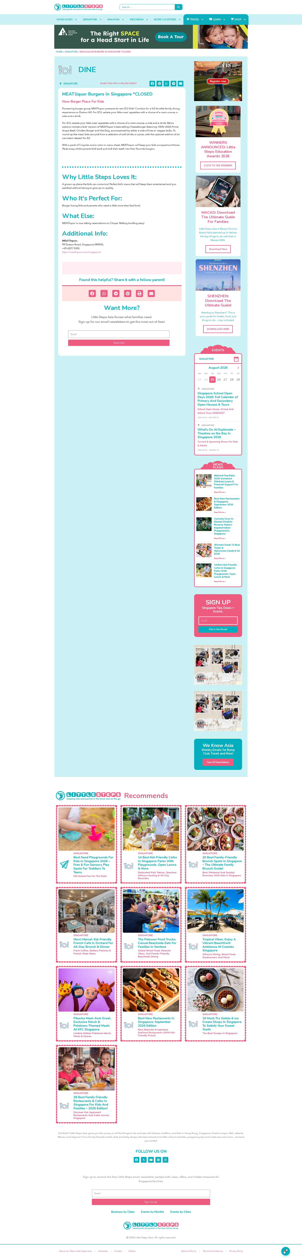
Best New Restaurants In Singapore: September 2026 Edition (227, 503)
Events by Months (152, 1212)
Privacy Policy (236, 1251)
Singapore (71, 51)
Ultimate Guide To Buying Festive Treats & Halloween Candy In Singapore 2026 (232, 549)
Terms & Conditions (213, 1251)
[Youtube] (151, 1160)
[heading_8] (151, 37)
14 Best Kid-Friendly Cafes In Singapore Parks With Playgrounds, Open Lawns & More (225, 571)
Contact (118, 1251)
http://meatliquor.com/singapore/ (81, 252)
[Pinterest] (158, 1160)
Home (59, 51)
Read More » (220, 492)
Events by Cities (180, 1212)
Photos (132, 1251)
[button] (152, 83)
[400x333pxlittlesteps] (218, 81)
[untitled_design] (218, 665)
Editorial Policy (188, 1251)
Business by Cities (123, 1212)
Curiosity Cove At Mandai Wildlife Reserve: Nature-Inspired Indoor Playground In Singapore (223, 526)
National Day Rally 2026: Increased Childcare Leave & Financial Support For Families (226, 481)
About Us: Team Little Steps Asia (75, 1251)
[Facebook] (136, 1160)
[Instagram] (165, 1160)
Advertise (103, 1251)
